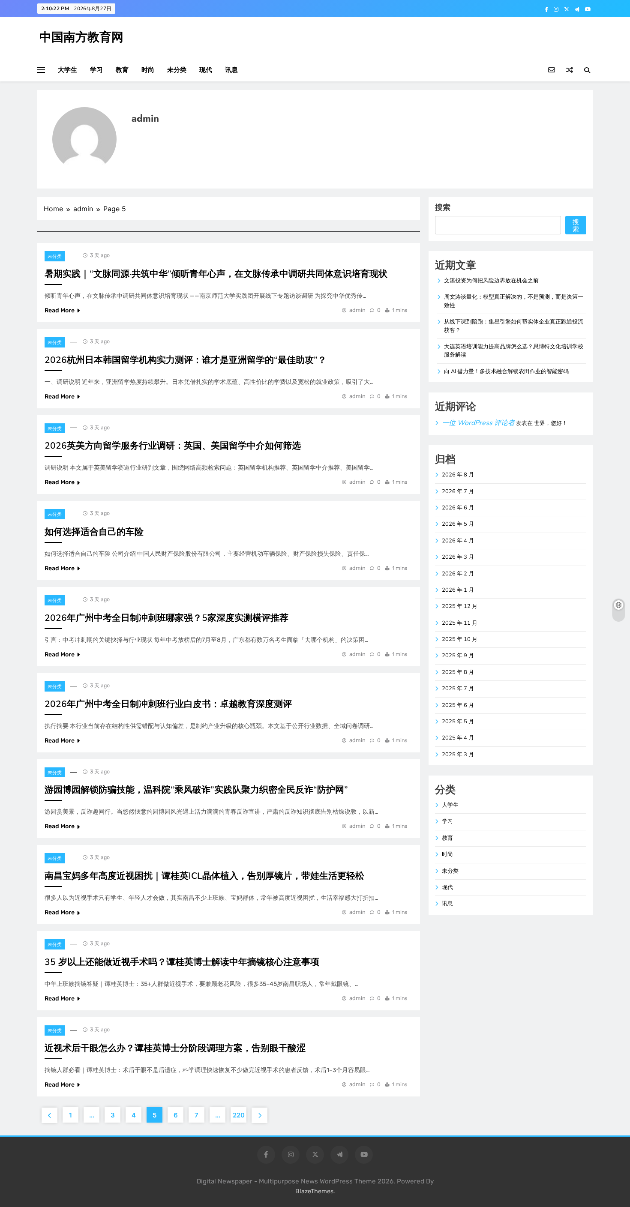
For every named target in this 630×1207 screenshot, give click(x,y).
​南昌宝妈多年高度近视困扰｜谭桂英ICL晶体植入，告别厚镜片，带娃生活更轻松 (204, 876)
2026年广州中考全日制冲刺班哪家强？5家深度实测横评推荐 (166, 618)
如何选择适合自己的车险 (94, 532)
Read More (60, 310)
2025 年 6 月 (458, 705)
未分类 (176, 70)
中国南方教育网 (81, 37)
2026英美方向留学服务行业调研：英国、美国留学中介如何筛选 (173, 446)
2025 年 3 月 (458, 754)
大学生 (67, 70)
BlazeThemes (314, 1191)
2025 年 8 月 (458, 672)
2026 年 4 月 (458, 541)
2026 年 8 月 (458, 475)
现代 (205, 70)
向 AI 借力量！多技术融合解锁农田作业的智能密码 (506, 371)
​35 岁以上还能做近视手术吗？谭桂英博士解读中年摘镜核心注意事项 (182, 962)
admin (357, 310)
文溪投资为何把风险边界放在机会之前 (491, 281)
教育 (122, 70)
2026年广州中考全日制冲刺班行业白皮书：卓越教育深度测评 (168, 704)
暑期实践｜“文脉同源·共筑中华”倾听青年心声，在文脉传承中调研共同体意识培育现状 (216, 274)
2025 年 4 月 (458, 738)
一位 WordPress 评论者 (478, 423)
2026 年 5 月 (458, 524)
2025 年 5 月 (458, 721)
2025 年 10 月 (459, 639)
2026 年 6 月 (458, 508)
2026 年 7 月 (458, 491)
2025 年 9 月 (458, 655)
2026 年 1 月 (458, 590)
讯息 (231, 70)
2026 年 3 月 (458, 557)
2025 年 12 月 (459, 606)
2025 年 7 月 (458, 688)
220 (239, 1115)
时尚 (147, 70)
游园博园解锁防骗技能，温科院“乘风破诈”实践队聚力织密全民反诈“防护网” (196, 790)
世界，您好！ (550, 423)
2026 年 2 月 (458, 574)
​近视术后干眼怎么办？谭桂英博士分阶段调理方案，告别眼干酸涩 (175, 1048)
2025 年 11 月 (459, 623)
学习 (96, 70)
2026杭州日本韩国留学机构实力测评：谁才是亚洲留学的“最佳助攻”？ (186, 360)
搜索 (442, 207)
